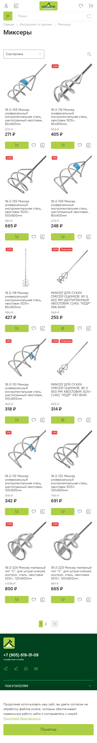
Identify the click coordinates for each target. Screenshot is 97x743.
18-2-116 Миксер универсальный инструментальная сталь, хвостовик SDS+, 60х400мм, (69, 117)
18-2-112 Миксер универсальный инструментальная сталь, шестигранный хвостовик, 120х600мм (24, 483)
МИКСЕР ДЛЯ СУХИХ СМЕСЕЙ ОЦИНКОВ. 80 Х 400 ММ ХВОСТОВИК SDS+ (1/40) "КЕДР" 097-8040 (71, 389)
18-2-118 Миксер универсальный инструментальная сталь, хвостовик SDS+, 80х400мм (23, 300)
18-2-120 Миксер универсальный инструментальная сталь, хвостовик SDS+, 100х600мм (23, 208)
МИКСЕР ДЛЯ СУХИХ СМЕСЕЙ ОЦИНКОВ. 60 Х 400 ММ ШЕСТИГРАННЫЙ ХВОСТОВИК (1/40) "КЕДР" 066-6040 (71, 300)
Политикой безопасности (22, 718)
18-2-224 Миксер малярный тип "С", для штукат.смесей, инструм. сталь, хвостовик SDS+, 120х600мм (25, 572)
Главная (8, 24)
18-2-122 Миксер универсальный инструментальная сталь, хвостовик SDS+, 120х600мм (69, 483)
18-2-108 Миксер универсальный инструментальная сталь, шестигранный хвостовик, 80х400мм (70, 208)
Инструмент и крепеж (36, 24)
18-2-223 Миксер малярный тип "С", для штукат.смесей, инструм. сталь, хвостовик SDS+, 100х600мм (71, 572)
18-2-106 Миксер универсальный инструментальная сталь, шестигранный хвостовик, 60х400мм (24, 117)
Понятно (48, 729)
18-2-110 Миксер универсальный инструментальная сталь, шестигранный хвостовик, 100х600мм (24, 391)
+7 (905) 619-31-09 (21, 655)
